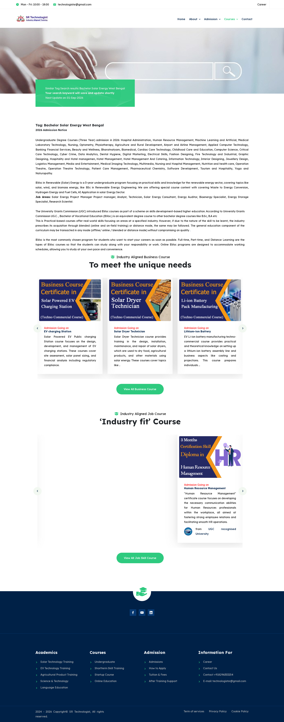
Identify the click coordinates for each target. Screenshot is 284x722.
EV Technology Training (55, 668)
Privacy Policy (218, 711)
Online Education (106, 681)
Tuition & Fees (158, 674)
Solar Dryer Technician (129, 331)
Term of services (194, 711)
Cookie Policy (239, 711)
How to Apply (157, 668)
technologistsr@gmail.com (74, 4)
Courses (229, 19)
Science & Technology (54, 681)
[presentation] (37, 328)
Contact (247, 19)
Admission (210, 19)
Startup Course (104, 674)
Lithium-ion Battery (197, 331)
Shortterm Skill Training (109, 668)
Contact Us (210, 668)
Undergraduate (105, 661)
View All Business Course (140, 389)
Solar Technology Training (56, 661)
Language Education (54, 687)
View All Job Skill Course (140, 558)
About (193, 19)
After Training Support (163, 681)
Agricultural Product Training (58, 674)
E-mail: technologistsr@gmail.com (224, 681)
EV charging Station (57, 331)
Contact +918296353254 (218, 674)
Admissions (156, 661)
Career (261, 4)
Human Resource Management (205, 488)
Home (181, 19)
